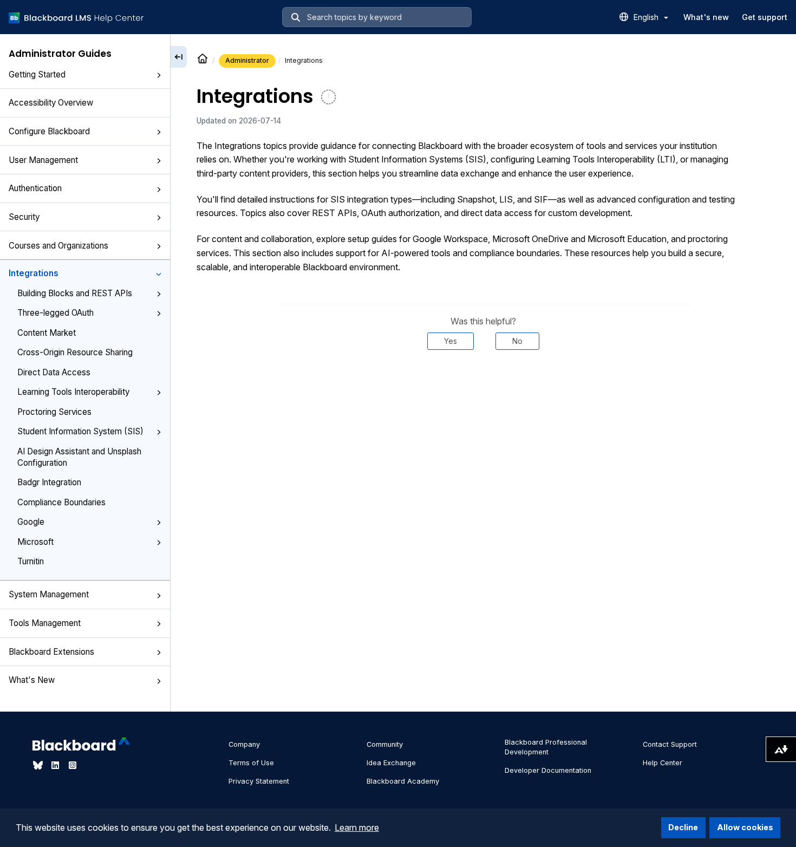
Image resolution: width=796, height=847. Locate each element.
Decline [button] (683, 827)
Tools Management (45, 623)
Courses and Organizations (58, 245)
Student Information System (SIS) (80, 431)
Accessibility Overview (51, 102)
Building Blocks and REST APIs (74, 293)
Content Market (46, 333)
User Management (43, 160)
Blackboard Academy (403, 781)
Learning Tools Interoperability (73, 392)
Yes (450, 341)
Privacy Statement (259, 781)
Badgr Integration (49, 482)
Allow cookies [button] (745, 827)
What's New (32, 680)
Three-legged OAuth (55, 313)
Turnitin (30, 561)
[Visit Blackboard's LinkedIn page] (56, 765)
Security (24, 217)
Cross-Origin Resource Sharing (75, 352)
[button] (158, 75)
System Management (49, 594)
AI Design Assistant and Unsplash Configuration (79, 457)
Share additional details (483, 382)
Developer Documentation (548, 770)
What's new (706, 17)
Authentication (35, 188)
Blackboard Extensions (51, 652)
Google (30, 522)
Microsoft (35, 542)
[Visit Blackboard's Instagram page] (72, 765)
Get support (764, 17)
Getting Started (37, 74)
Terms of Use (251, 763)
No (517, 341)
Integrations (33, 273)
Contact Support (670, 744)
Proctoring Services (54, 412)
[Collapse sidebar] (179, 57)
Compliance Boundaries (61, 502)
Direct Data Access (53, 372)
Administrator (247, 60)
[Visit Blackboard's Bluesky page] (38, 765)
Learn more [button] (357, 827)
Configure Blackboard (49, 131)
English (647, 17)
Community (385, 744)
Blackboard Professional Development (546, 747)
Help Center (662, 763)
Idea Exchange (391, 763)
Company (244, 744)
